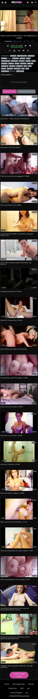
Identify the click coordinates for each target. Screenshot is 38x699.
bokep (28, 58)
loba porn (12, 66)
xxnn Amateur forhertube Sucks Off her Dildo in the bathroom (16, 263)
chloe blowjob (5, 61)
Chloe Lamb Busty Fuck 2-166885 (11, 205)
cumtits (28, 61)
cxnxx (33, 61)
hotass (17, 63)
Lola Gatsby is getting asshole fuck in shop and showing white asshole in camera (15, 609)
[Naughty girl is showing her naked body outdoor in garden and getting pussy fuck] (19, 624)
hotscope (23, 63)
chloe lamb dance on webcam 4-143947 (12, 493)
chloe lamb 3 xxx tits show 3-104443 (11, 435)
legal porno (4, 66)
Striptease (31, 56)
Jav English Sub (18, 684)
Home (6, 684)
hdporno (11, 63)
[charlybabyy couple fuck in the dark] (19, 278)
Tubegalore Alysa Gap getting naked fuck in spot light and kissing (17, 666)
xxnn (27, 69)
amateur (22, 58)
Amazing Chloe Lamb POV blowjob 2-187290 (14, 378)
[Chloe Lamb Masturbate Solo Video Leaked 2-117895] (19, 537)
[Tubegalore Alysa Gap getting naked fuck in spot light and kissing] (19, 653)
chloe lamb (14, 61)
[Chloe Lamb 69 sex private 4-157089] (19, 393)
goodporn (4, 63)
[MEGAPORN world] (16, 2)
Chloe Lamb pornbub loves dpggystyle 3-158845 (15, 176)
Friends (31, 684)
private (3, 69)
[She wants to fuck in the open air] (19, 134)
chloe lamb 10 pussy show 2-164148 (11, 320)
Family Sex (12, 688)
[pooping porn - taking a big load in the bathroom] (19, 105)
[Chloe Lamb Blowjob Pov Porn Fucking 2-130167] (19, 566)
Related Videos (9, 91)
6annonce (15, 58)
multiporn (19, 66)
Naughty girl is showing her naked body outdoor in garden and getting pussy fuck (15, 637)
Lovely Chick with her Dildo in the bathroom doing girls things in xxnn (17, 234)
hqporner (30, 63)
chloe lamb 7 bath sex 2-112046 (10, 464)
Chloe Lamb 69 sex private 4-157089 (12, 407)
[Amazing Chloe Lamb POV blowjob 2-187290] (19, 365)
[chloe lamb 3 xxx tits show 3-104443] (19, 422)
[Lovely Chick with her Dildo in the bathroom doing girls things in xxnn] (19, 221)
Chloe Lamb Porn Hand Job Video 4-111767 (14, 522)
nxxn (25, 66)
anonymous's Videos (26, 91)
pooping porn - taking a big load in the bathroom (15, 119)
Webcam (4, 58)
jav (28, 688)
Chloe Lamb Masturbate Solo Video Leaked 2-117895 (17, 551)
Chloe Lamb (20, 71)
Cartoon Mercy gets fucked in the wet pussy (14, 349)
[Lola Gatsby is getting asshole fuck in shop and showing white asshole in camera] (19, 595)
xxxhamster (5, 71)
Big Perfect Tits (21, 56)
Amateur (13, 56)
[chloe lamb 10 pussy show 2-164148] (19, 307)
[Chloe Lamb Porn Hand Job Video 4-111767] (19, 509)
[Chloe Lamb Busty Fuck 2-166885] (19, 192)
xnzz (23, 69)
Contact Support (16, 692)
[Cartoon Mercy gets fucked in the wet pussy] (19, 336)
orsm (29, 66)
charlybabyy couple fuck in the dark (11, 291)
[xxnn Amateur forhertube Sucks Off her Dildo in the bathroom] (19, 250)
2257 (22, 688)
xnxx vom (17, 69)
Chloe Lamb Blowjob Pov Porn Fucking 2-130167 (15, 579)
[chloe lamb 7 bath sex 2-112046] (19, 451)
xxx (27, 692)
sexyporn (10, 69)
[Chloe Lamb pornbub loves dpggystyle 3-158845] (19, 163)
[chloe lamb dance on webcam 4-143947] (19, 480)
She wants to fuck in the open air (10, 147)
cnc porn (21, 61)
